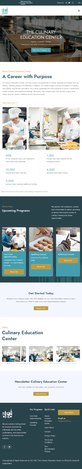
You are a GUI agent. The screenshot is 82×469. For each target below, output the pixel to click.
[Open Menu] (79, 10)
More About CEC (9, 103)
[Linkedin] (69, 3)
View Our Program (40, 50)
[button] (7, 363)
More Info (14, 272)
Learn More (68, 412)
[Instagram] (66, 3)
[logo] (5, 10)
